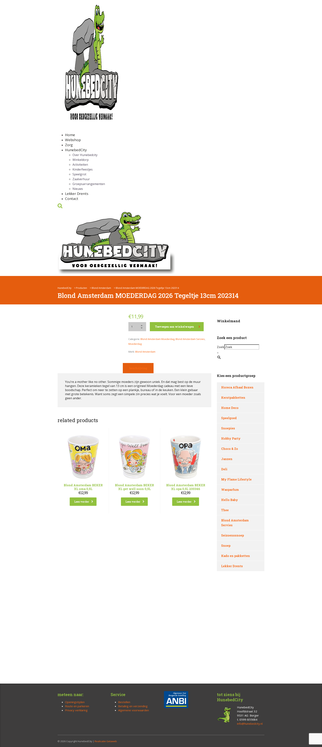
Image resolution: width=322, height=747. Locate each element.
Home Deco (230, 408)
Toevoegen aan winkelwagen (174, 326)
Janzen (226, 459)
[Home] (116, 242)
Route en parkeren (77, 706)
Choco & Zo (229, 449)
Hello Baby (229, 500)
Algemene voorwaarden (133, 710)
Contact (71, 198)
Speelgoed (229, 418)
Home (70, 134)
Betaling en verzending (133, 706)
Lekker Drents (76, 193)
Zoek (220, 347)
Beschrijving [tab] (138, 368)
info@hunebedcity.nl (250, 723)
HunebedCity (76, 149)
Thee (225, 510)
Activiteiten (80, 165)
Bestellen (124, 702)
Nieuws (77, 189)
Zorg (69, 144)
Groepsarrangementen (88, 184)
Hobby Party (231, 438)
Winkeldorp (80, 160)
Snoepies (228, 428)
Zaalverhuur (81, 179)
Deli (224, 469)
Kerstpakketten (233, 397)
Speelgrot (79, 174)
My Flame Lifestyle (236, 479)
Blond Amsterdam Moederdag (157, 339)
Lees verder (81, 501)
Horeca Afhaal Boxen (237, 387)
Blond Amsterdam (145, 351)
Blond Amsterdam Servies (190, 339)
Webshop (73, 139)
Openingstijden (75, 702)
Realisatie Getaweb (106, 741)
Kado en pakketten (235, 556)
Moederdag (135, 344)
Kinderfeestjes (82, 169)
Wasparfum (230, 489)
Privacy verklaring (76, 710)
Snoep (226, 545)
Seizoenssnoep (232, 535)
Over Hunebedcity (84, 155)
